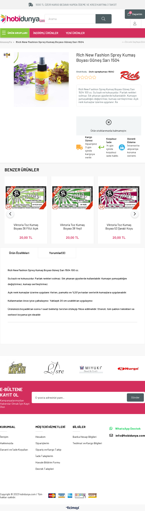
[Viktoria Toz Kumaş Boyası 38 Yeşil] (72, 198)
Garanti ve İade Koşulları (14, 449)
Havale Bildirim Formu (47, 462)
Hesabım (40, 436)
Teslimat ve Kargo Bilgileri (87, 443)
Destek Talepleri (44, 468)
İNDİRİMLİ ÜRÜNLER (45, 33)
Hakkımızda (6, 443)
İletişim (4, 436)
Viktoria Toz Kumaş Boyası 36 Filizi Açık (26, 226)
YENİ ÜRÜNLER (75, 33)
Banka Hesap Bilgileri (84, 436)
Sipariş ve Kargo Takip (48, 449)
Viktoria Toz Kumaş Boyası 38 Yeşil (72, 226)
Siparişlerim (42, 443)
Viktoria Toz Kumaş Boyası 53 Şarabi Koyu (119, 226)
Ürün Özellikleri (19, 253)
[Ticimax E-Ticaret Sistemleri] (72, 508)
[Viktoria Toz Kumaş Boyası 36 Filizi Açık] (26, 198)
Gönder (135, 397)
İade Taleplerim (44, 456)
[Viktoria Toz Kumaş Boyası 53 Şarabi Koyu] (119, 198)
